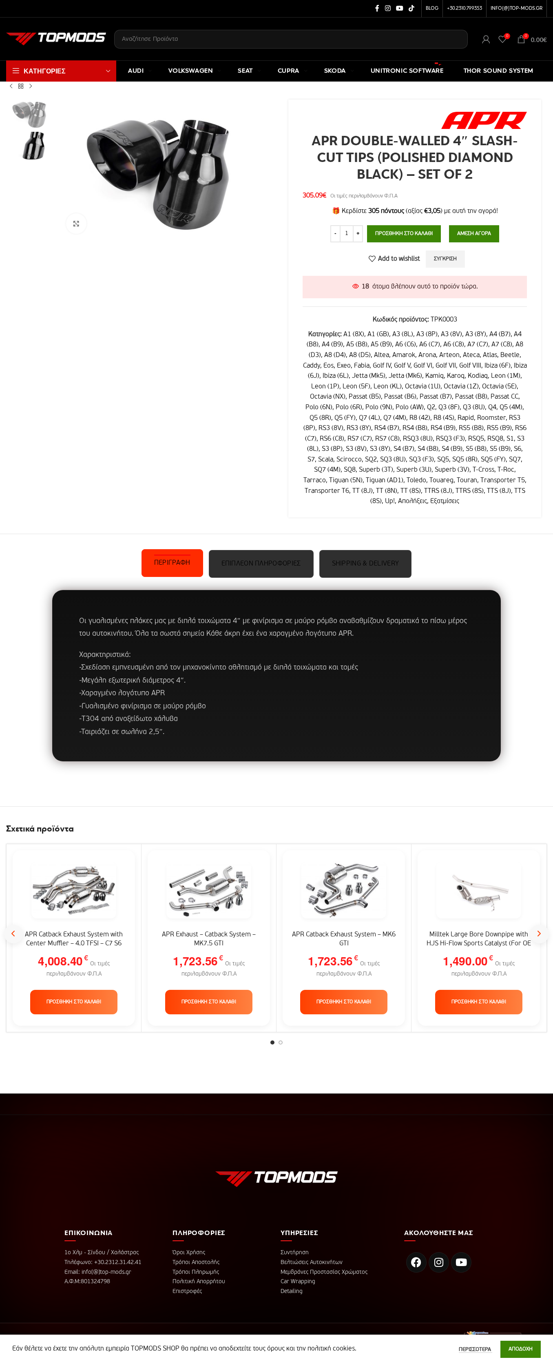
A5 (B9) (381, 345)
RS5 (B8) (471, 428)
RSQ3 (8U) (418, 439)
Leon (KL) (388, 387)
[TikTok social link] (411, 8)
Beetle (510, 355)
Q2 (431, 407)
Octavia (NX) (327, 397)
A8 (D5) (360, 355)
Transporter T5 (502, 480)
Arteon (449, 355)
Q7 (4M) (394, 418)
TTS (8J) (499, 491)
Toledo (416, 480)
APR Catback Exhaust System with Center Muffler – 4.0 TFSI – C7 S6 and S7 (74, 944)
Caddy (311, 366)
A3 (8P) (427, 334)
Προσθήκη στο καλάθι (404, 233)
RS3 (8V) (331, 428)
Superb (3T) (376, 470)
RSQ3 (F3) (450, 439)
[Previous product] (11, 86)
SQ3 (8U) (393, 460)
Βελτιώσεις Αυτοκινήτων (312, 1262)
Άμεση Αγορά (474, 233)
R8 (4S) (444, 418)
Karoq (456, 376)
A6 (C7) (429, 345)
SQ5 (443, 460)
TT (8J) (362, 491)
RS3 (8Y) (359, 428)
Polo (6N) (318, 407)
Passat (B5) (365, 397)
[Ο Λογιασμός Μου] (486, 39)
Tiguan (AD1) (384, 480)
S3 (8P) (332, 449)
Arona (427, 355)
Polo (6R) (349, 407)
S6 (517, 449)
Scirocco (349, 460)
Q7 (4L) (369, 418)
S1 (510, 439)
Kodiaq (478, 376)
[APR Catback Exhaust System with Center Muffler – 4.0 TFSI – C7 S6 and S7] (74, 894)
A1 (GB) (378, 334)
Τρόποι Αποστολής (196, 1262)
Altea (381, 355)
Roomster (491, 418)
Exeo (344, 366)
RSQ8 (495, 439)
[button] (74, 1002)
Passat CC (504, 397)
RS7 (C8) (387, 439)
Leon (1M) (505, 376)
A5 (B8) (356, 345)
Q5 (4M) (511, 407)
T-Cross (483, 470)
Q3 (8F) (449, 407)
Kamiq (434, 376)
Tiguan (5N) (346, 480)
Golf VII (446, 366)
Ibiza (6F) (497, 366)
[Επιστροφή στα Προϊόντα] (21, 86)
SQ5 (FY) (493, 460)
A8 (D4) (335, 355)
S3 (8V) (356, 449)
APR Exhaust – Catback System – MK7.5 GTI (209, 939)
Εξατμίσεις (444, 501)
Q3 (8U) (474, 407)
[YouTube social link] (399, 8)
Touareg (441, 480)
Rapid (466, 418)
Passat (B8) (471, 397)
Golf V (402, 366)
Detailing (292, 1291)
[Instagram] (439, 1262)
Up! (390, 501)
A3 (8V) (451, 334)
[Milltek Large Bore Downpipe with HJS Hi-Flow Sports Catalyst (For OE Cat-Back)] (479, 894)
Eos (328, 366)
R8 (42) (419, 418)
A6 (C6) (405, 345)
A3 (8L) (402, 334)
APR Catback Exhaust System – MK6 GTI (344, 939)
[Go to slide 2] (281, 1042)
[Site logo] (56, 39)
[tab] (172, 563)
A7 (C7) (477, 345)
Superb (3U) (413, 470)
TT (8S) (410, 491)
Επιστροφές (187, 1291)
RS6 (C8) (332, 439)
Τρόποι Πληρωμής (196, 1272)
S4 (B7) (404, 449)
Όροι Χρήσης (189, 1252)
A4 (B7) (500, 334)
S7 (311, 460)
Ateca (471, 355)
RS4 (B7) (386, 428)
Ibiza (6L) (336, 376)
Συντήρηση (295, 1252)
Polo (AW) (410, 407)
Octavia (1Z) (461, 387)
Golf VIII (470, 366)
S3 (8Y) (380, 449)
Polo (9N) (378, 407)
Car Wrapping (298, 1281)
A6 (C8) (453, 345)
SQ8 (350, 470)
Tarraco (314, 480)
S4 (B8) (428, 449)
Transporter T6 (327, 491)
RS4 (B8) (415, 428)
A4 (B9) (332, 345)
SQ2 (371, 460)
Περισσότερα (475, 1349)
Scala (325, 460)
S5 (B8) (476, 449)
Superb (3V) (452, 470)
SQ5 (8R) (465, 460)
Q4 (492, 407)
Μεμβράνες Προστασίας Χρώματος (324, 1272)
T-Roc (506, 470)
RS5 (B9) (499, 428)
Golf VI (423, 366)
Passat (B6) (400, 397)
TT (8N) (386, 491)
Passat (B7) (436, 397)
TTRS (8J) (438, 491)
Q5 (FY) (345, 418)
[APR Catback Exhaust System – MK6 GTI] (344, 894)
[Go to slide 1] (272, 1042)
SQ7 (515, 460)
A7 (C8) (501, 345)
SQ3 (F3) (421, 460)
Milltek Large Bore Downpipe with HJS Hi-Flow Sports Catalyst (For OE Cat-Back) (479, 944)
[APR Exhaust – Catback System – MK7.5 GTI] (209, 894)
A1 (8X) (353, 334)
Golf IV (382, 366)
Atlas (490, 355)
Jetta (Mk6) (405, 376)
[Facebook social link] (377, 8)
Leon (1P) (325, 387)
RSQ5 (476, 439)
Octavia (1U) (422, 387)
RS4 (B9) (443, 428)
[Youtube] (461, 1262)
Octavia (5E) (499, 387)
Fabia (361, 366)
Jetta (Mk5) (368, 376)
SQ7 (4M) (327, 470)
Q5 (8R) (320, 418)
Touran (467, 480)
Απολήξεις (412, 501)
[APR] (484, 120)
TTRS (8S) (470, 491)
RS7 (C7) (359, 439)
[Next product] (30, 86)
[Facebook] (416, 1262)
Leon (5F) (356, 387)
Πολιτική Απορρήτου (199, 1281)
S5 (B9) (500, 449)
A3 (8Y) (475, 334)
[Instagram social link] (387, 8)
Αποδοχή (521, 1349)
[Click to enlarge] (76, 223)
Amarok (403, 355)
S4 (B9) (452, 449)
